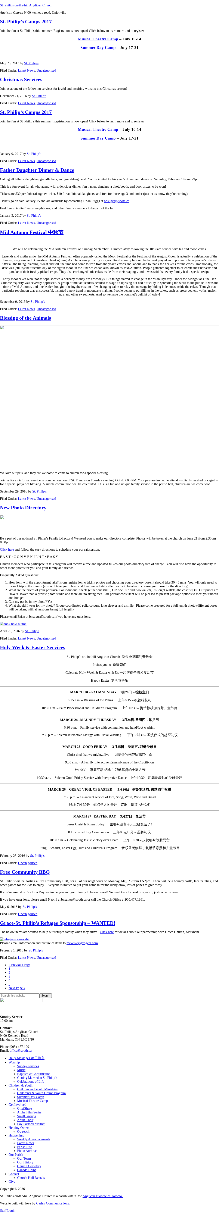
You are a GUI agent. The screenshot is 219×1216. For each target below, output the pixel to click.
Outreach (23, 1131)
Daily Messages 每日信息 (26, 1058)
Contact (14, 1174)
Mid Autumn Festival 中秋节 (32, 232)
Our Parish (16, 1154)
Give (12, 1181)
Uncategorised (46, 70)
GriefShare (24, 1108)
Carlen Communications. (53, 1203)
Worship (14, 1062)
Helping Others (19, 1127)
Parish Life (24, 1147)
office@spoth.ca (21, 1050)
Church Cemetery (29, 1166)
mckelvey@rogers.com (82, 943)
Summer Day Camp (98, 47)
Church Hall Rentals (31, 1177)
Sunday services (28, 1066)
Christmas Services (21, 79)
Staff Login (7, 1210)
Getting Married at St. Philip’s (37, 1077)
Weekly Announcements (33, 1139)
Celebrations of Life (30, 1081)
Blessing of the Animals (25, 318)
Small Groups (26, 1116)
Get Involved (17, 1104)
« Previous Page (19, 965)
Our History (25, 1162)
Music (21, 1070)
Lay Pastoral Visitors (31, 1124)
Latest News (26, 70)
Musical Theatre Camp (98, 39)
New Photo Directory (23, 507)
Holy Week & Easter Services (32, 647)
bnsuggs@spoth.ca (116, 201)
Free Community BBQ (25, 872)
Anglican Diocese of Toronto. (103, 1196)
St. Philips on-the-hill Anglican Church (26, 5)
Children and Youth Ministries (37, 1089)
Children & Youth (21, 1085)
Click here (7, 549)
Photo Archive (27, 1151)
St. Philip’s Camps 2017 (26, 21)
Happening (16, 1135)
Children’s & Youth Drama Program (41, 1093)
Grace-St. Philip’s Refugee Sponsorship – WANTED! (57, 923)
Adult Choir (25, 1120)
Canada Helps (26, 1170)
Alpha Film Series (29, 1112)
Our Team (24, 1158)
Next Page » (17, 988)
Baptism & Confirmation (33, 1074)
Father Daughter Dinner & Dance (37, 170)
